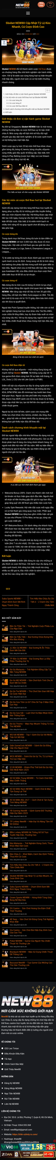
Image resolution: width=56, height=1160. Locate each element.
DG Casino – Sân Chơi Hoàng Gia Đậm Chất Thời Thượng (30, 909)
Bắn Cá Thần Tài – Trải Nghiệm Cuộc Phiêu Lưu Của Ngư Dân (32, 627)
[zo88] (28, 1154)
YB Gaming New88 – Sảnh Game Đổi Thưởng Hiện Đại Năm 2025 (31, 811)
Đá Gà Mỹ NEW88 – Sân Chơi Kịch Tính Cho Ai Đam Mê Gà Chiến (31, 681)
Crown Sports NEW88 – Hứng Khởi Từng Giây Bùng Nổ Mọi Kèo (31, 898)
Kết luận (8, 112)
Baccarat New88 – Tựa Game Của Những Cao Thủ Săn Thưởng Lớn (31, 963)
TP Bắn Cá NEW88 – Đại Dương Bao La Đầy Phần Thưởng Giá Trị (30, 659)
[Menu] (28, 13)
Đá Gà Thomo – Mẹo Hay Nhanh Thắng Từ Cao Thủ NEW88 (32, 725)
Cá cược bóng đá (15, 100)
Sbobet (17, 373)
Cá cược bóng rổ (15, 103)
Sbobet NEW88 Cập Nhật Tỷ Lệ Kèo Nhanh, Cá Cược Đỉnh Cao (31, 877)
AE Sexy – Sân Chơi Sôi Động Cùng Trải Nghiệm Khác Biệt (32, 920)
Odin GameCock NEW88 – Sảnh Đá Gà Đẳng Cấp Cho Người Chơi (30, 746)
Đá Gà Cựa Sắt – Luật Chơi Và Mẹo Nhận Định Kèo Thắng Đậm (31, 714)
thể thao (42, 69)
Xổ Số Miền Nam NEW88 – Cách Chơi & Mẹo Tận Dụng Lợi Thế (30, 790)
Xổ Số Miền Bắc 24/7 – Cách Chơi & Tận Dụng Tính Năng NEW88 (31, 801)
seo (37, 34)
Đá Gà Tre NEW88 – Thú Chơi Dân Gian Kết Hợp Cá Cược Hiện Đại (32, 692)
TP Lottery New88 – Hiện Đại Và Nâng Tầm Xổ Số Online (31, 822)
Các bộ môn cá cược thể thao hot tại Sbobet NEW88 (26, 97)
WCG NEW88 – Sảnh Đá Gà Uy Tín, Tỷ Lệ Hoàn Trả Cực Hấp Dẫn (31, 757)
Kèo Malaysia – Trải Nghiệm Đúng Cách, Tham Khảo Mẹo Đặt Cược (31, 844)
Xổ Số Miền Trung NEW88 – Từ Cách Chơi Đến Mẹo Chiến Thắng (31, 779)
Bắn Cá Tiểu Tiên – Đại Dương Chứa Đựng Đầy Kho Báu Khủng (31, 638)
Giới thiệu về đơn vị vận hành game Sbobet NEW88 (25, 94)
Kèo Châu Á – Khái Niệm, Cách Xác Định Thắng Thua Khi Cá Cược (31, 855)
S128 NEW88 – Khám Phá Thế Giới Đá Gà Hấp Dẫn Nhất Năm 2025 (31, 768)
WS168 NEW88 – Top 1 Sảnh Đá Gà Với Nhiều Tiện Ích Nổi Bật (31, 735)
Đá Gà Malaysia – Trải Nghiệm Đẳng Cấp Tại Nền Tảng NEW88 (30, 670)
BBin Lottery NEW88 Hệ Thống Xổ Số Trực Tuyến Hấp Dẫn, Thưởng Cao (29, 833)
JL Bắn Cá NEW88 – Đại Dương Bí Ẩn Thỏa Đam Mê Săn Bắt (30, 649)
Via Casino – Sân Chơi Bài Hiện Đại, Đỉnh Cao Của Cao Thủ (31, 931)
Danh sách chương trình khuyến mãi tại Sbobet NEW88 (27, 109)
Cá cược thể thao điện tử (18, 106)
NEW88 (12, 69)
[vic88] (28, 1147)
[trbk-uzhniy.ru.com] (23, 4)
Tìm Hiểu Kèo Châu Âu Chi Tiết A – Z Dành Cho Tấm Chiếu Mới (42, 602)
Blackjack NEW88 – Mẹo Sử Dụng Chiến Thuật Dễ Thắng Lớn (31, 953)
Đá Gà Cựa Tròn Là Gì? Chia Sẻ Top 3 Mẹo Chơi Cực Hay (31, 703)
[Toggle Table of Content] (46, 90)
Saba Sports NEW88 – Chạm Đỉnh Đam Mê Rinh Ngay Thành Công (13, 602)
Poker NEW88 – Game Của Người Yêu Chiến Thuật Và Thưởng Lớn (30, 942)
